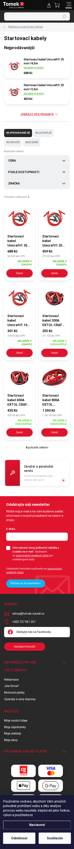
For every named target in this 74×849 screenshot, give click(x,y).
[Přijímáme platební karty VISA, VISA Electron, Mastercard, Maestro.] (50, 771)
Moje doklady (12, 733)
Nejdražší (13, 142)
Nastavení (37, 825)
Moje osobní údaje (16, 720)
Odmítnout (19, 838)
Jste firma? (11, 686)
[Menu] (69, 5)
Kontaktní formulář (24, 646)
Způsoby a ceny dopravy (20, 699)
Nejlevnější (43, 132)
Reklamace (11, 679)
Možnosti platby (14, 692)
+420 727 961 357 (24, 621)
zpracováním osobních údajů (32, 555)
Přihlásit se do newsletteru (25, 583)
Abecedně (31, 142)
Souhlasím (55, 838)
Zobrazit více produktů (37, 114)
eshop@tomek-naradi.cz (28, 613)
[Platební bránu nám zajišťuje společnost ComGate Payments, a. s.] (23, 771)
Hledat (64, 16)
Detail (19, 273)
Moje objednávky (15, 727)
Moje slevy (11, 740)
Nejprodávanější (18, 132)
